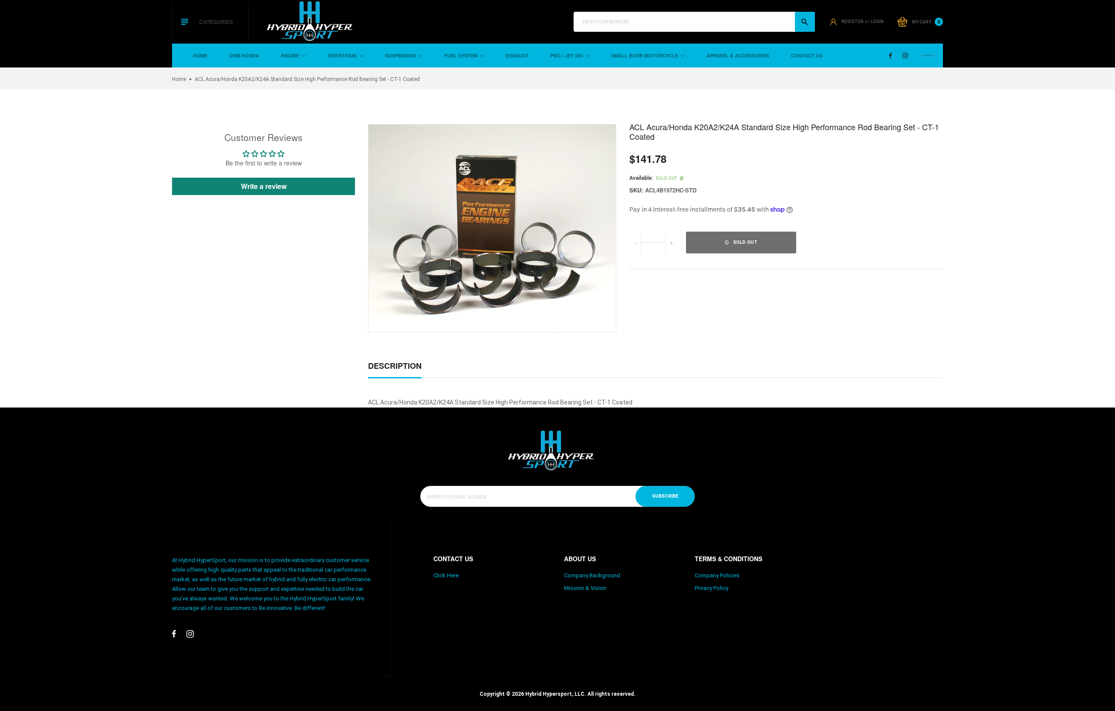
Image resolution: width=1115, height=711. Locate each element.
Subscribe (665, 496)
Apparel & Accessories (737, 55)
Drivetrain (343, 55)
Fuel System (461, 55)
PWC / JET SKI (567, 55)
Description (395, 365)
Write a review (264, 186)
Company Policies (717, 575)
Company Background (592, 575)
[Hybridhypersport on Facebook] (890, 55)
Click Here (446, 575)
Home (200, 55)
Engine (291, 55)
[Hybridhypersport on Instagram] (905, 55)
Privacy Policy (711, 588)
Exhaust (517, 55)
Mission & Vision (585, 588)
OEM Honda (244, 55)
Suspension (401, 55)
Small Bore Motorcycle (645, 55)
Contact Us (806, 55)
